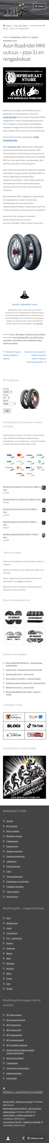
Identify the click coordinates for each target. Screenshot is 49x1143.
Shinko (9, 988)
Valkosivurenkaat (14, 1073)
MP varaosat (12, 826)
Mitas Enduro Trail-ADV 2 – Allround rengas (23, 679)
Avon (8, 918)
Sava (8, 983)
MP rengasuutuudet (15, 1040)
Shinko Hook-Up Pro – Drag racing (19, 674)
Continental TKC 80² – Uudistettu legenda (22, 1122)
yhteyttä (39, 323)
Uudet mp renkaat (10, 343)
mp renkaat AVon (36, 337)
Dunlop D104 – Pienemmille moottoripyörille (24, 670)
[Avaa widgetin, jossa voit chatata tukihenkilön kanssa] (35, 1138)
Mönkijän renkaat (14, 836)
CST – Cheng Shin (14, 938)
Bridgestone (12, 923)
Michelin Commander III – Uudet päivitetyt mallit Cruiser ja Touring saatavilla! (35, 356)
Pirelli (9, 978)
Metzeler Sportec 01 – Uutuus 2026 (20, 687)
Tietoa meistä (12, 891)
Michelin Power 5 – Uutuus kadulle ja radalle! (13, 355)
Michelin (10, 968)
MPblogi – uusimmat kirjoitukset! (23, 1091)
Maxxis (9, 953)
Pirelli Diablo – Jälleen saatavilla (17, 1115)
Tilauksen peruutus (15, 886)
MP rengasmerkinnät (15, 1020)
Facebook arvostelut (15, 856)
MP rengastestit (13, 1025)
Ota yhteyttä (12, 896)
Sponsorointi (12, 846)
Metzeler (10, 963)
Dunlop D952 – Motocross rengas (17, 1101)
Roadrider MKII (14, 146)
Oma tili (8, 1138)
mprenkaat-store (20, 340)
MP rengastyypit (13, 1030)
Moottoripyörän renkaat (35, 334)
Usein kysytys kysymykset (17, 1068)
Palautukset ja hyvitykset (17, 881)
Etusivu (9, 25)
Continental (11, 933)
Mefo (8, 958)
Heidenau (10, 948)
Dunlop (9, 943)
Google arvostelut (14, 851)
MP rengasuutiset (14, 1035)
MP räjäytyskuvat (14, 1015)
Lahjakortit (11, 861)
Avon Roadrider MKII (20, 337)
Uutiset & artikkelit (15, 1058)
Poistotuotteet (13, 866)
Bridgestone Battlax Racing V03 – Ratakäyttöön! (25, 683)
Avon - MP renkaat (21, 25)
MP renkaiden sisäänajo (16, 1045)
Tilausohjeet (12, 1063)
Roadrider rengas (35, 340)
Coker (9, 928)
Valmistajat (11, 1078)
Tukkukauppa (12, 841)
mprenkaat (7, 340)
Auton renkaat (12, 831)
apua (20, 581)
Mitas (8, 973)
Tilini (8, 871)
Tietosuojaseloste (14, 876)
